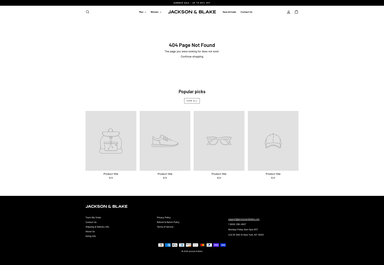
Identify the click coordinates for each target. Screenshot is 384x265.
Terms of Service (165, 226)
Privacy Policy (164, 217)
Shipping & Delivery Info (97, 226)
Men (141, 11)
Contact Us (246, 11)
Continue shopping (192, 56)
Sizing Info (91, 236)
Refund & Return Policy (168, 222)
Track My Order (93, 217)
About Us (90, 231)
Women (155, 11)
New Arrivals (229, 11)
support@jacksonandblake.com (244, 219)
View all (192, 101)
